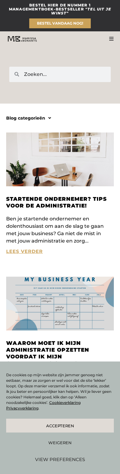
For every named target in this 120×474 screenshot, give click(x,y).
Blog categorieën (25, 118)
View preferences (60, 459)
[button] (28, 118)
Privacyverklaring (22, 408)
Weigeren (60, 442)
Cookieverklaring (65, 402)
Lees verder (24, 251)
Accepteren (60, 425)
